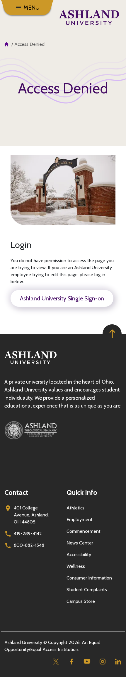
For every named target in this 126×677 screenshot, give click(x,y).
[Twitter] (55, 661)
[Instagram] (102, 661)
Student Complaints (87, 589)
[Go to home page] (89, 17)
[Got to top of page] (112, 333)
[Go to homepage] (30, 364)
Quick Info (82, 492)
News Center (80, 543)
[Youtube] (87, 661)
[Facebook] (71, 661)
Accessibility (79, 554)
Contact (16, 492)
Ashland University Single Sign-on (62, 298)
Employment (80, 519)
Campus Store (81, 601)
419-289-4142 (28, 533)
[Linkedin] (118, 661)
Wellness (76, 566)
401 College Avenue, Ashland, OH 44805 (31, 515)
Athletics (75, 508)
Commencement (84, 531)
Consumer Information (89, 578)
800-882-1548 (29, 545)
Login (21, 245)
